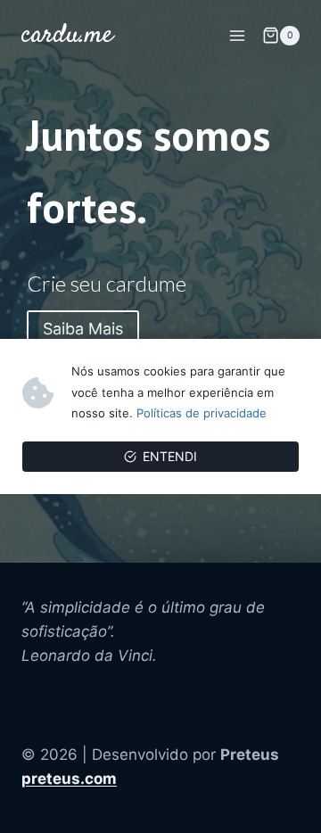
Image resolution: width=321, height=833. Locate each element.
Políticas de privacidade (201, 413)
